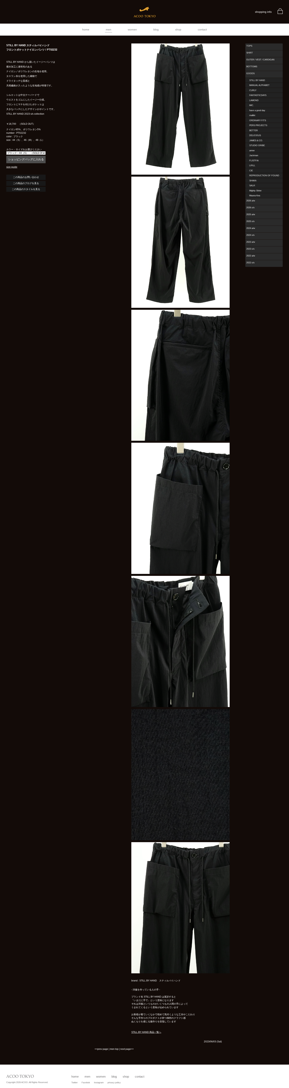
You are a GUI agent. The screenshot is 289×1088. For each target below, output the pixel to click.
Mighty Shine (255, 190)
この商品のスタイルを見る (26, 189)
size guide (11, 167)
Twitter (74, 1082)
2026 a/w (250, 200)
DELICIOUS (255, 135)
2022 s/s (250, 262)
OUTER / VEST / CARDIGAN (260, 59)
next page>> (127, 1049)
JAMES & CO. (256, 140)
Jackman (253, 155)
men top (114, 1049)
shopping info (263, 11)
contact (202, 29)
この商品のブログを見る (26, 183)
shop (178, 29)
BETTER (253, 130)
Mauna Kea (254, 195)
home (85, 29)
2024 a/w (250, 228)
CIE (251, 170)
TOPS (249, 46)
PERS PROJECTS (258, 125)
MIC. (251, 105)
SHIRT (249, 53)
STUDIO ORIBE (257, 145)
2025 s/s (250, 221)
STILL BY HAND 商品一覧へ (146, 1032)
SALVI (252, 185)
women (132, 29)
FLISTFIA (254, 160)
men (108, 29)
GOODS (250, 73)
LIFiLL (252, 165)
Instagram (99, 1082)
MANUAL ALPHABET (259, 85)
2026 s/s (250, 207)
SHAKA (252, 180)
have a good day (257, 110)
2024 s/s (250, 235)
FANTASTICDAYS (257, 95)
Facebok (86, 1082)
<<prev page (101, 1049)
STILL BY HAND (257, 80)
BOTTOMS (251, 66)
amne (252, 150)
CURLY (252, 90)
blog (156, 29)
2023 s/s (250, 249)
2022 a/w (250, 255)
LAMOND (254, 100)
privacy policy (114, 1082)
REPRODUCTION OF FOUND (264, 175)
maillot (252, 115)
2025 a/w (250, 214)
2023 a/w (250, 242)
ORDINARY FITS (257, 120)
